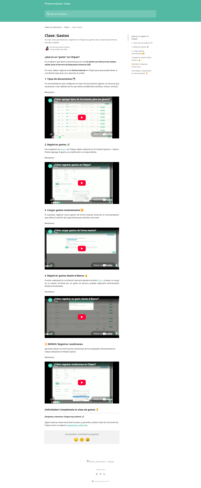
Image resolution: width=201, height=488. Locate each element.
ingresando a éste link (77, 425)
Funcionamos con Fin (101, 481)
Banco (100, 280)
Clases (66, 27)
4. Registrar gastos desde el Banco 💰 (141, 58)
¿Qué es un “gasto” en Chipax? (140, 37)
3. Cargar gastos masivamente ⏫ (137, 52)
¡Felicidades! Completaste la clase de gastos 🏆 (141, 72)
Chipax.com (100, 469)
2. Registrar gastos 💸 (140, 47)
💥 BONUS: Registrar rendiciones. (139, 65)
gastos (64, 149)
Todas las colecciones (53, 27)
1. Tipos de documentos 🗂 (141, 43)
